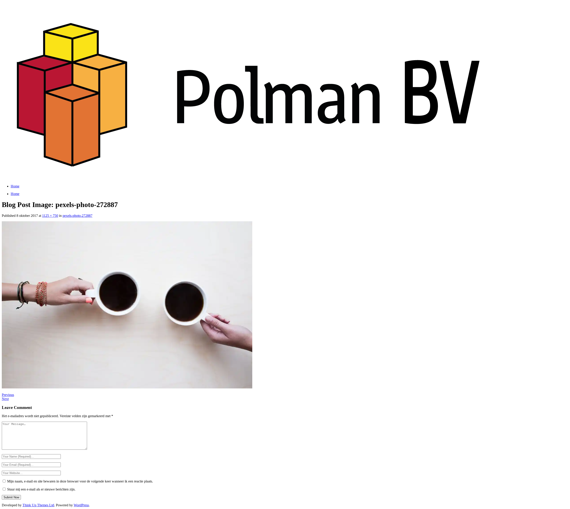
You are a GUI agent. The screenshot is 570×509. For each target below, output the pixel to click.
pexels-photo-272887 (77, 216)
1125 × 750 (50, 216)
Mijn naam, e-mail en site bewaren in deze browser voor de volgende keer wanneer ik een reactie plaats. (80, 481)
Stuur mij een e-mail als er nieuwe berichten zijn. (41, 489)
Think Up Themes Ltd (38, 505)
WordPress (81, 505)
